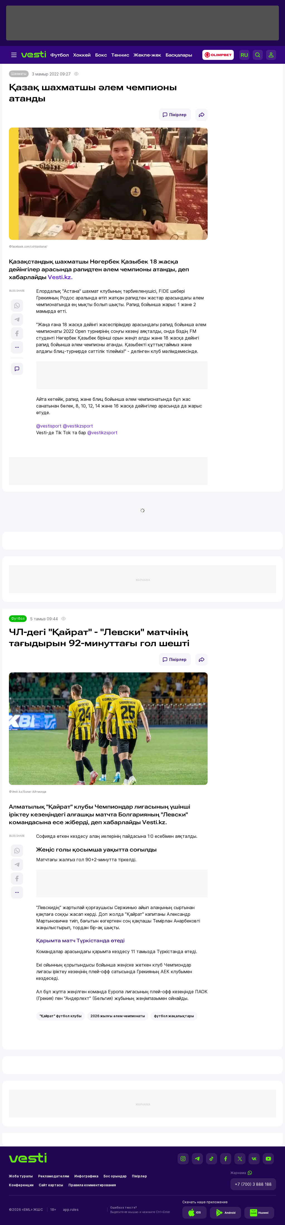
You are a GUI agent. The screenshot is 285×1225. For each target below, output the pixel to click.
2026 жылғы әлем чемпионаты (117, 1016)
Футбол (59, 55)
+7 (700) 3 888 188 (253, 1184)
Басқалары (179, 55)
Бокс (101, 55)
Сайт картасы (51, 1185)
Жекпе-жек (147, 55)
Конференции (21, 1185)
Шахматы (18, 74)
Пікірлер (177, 114)
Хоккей (82, 55)
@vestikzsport (78, 426)
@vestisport (49, 426)
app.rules (70, 1209)
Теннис (120, 55)
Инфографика (86, 1176)
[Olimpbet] (216, 55)
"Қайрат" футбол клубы (61, 1016)
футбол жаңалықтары (174, 1016)
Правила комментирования (92, 1185)
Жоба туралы (21, 1176)
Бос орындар (115, 1176)
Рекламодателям (53, 1176)
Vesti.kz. (60, 277)
